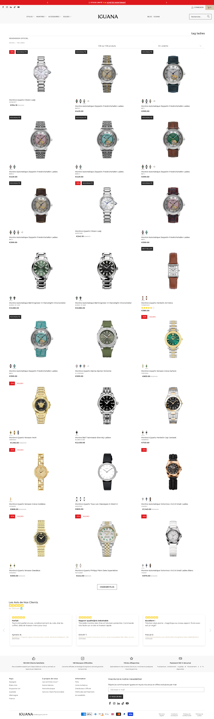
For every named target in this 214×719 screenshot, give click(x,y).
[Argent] (80, 101)
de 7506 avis (14, 608)
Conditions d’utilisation (174, 714)
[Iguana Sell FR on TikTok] (14, 7)
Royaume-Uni (14, 688)
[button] (31, 17)
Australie (12, 692)
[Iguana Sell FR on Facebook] (3, 7)
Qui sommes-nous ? (50, 682)
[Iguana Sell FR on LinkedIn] (11, 7)
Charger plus (107, 587)
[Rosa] (10, 166)
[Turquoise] (14, 166)
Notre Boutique (48, 688)
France (12, 698)
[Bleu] (80, 366)
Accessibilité (80, 695)
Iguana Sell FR (42, 714)
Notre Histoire (48, 685)
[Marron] (84, 366)
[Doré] (84, 101)
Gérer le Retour (81, 685)
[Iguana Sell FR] (108, 16)
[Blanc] (142, 298)
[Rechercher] (208, 16)
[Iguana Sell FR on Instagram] (7, 7)
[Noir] (14, 298)
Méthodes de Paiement (84, 692)
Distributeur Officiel (83, 688)
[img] (108, 605)
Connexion (198, 7)
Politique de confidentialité (186, 714)
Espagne (12, 682)
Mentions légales (162, 714)
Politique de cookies (199, 714)
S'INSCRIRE (115, 697)
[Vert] (76, 101)
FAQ (77, 682)
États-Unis (13, 685)
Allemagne (13, 695)
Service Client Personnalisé (53, 692)
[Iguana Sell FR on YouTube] (18, 7)
